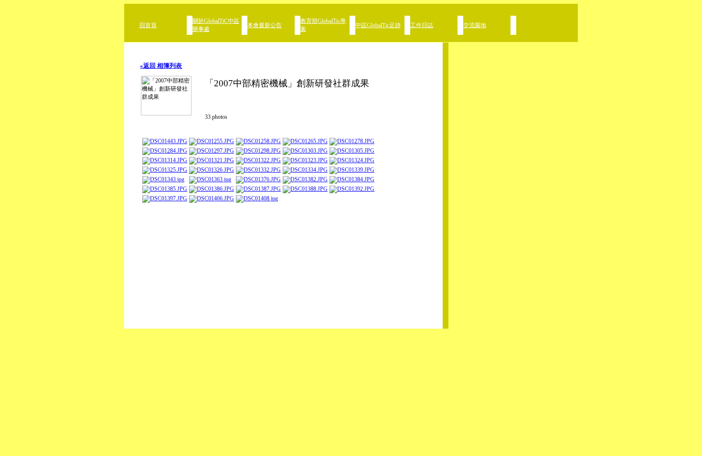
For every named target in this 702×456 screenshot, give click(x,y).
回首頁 (148, 25)
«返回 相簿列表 (161, 65)
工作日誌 (421, 25)
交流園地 (474, 25)
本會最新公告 (264, 25)
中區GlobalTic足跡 (378, 25)
